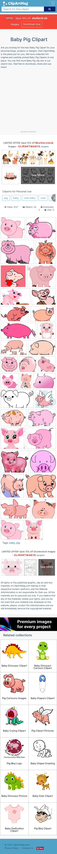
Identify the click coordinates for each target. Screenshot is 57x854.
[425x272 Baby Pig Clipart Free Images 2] (15, 315)
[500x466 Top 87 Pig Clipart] (44, 510)
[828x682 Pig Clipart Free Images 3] (41, 439)
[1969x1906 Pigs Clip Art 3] (43, 462)
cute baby (29, 197)
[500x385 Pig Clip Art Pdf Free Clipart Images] (13, 419)
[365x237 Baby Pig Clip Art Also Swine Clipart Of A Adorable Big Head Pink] (15, 298)
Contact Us (27, 848)
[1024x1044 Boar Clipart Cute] (47, 332)
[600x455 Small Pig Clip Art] (15, 510)
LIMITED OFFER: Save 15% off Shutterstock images (28, 551)
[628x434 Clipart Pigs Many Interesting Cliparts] (14, 349)
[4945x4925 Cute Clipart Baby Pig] (13, 229)
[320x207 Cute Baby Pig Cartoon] (42, 349)
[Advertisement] (28, 101)
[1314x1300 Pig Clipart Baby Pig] (13, 439)
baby (16, 197)
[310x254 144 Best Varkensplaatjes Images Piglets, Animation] (17, 253)
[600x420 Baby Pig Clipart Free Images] (43, 315)
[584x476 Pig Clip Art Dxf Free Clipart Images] (41, 229)
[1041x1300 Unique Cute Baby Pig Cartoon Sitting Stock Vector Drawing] (34, 531)
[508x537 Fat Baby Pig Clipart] (27, 366)
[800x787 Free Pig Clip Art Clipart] (10, 382)
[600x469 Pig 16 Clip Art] (44, 382)
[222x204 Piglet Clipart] (14, 462)
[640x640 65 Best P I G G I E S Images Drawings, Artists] (13, 277)
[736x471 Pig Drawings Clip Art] (17, 400)
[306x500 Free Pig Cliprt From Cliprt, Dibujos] (26, 382)
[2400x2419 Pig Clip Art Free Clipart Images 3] (45, 400)
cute (43, 197)
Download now (32, 24)
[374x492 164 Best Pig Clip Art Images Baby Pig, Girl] (46, 253)
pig (6, 197)
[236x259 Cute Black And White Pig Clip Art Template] (9, 366)
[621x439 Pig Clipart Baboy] (42, 419)
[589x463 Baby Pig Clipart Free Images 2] (44, 298)
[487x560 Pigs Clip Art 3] (12, 487)
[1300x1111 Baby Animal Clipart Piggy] (41, 277)
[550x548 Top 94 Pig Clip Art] (12, 531)
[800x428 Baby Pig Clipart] (18, 332)
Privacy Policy (12, 848)
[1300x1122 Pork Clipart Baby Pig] (41, 487)
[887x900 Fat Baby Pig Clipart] (47, 365)
